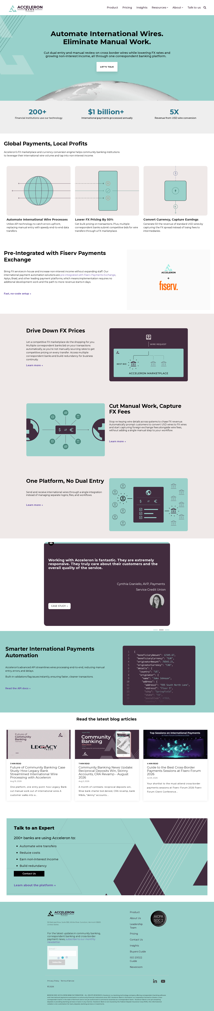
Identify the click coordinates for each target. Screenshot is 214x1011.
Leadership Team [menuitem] (136, 926)
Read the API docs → (18, 688)
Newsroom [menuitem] (136, 967)
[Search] (205, 7)
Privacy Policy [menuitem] (53, 981)
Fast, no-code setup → (17, 293)
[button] (155, 982)
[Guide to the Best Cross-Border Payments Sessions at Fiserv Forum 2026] (175, 744)
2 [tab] (160, 631)
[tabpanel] (107, 584)
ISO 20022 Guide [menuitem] (136, 959)
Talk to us (194, 7)
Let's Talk (107, 67)
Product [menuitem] (135, 912)
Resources (159, 7)
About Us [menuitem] (135, 918)
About (177, 7)
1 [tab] (154, 631)
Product (112, 7)
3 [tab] (166, 631)
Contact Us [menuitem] (136, 939)
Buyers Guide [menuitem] (138, 951)
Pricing (127, 7)
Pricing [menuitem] (134, 933)
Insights (141, 7)
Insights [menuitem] (134, 945)
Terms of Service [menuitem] (67, 981)
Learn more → (117, 441)
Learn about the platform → (35, 885)
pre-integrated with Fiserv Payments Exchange (87, 275)
